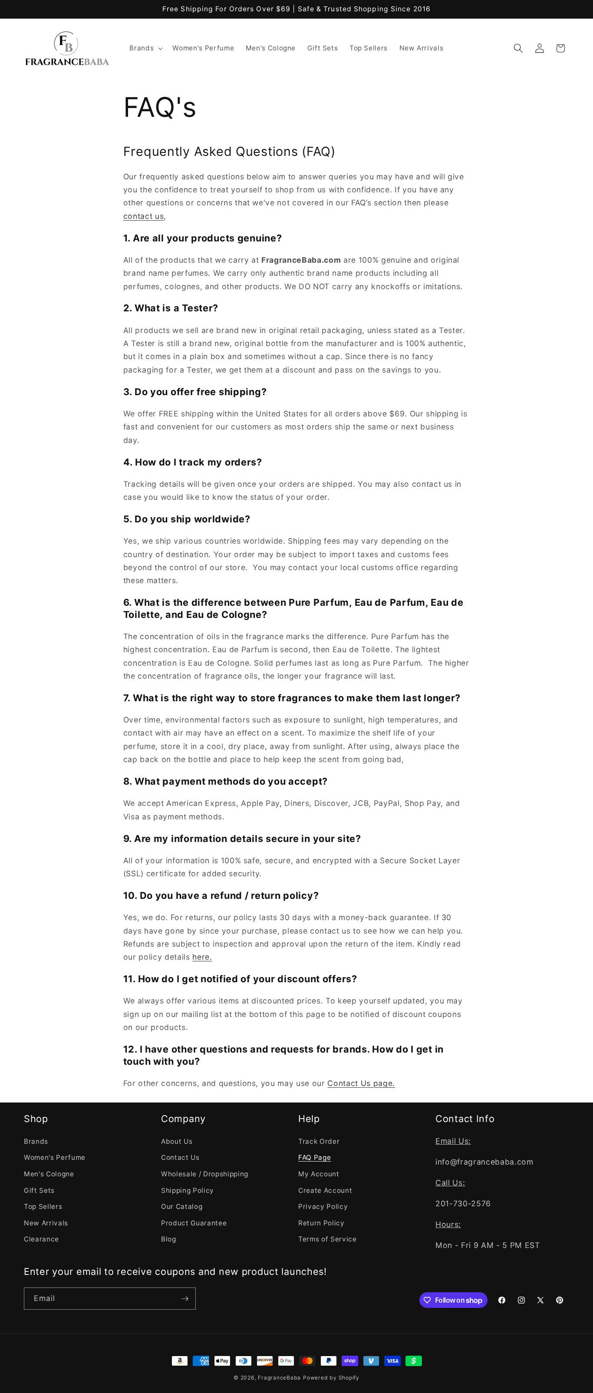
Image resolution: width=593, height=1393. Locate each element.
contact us (143, 216)
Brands (36, 1141)
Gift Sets (39, 1190)
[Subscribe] (185, 1298)
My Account (318, 1173)
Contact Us (180, 1157)
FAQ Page (314, 1157)
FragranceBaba (279, 1377)
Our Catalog (181, 1206)
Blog (168, 1239)
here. (202, 956)
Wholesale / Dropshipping (204, 1173)
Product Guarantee (194, 1222)
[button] (145, 48)
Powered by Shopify (331, 1377)
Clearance (41, 1239)
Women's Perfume (55, 1157)
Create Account (325, 1190)
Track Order (318, 1141)
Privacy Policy (323, 1206)
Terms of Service (327, 1239)
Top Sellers (43, 1206)
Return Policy (321, 1222)
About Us (176, 1141)
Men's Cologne (49, 1173)
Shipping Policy (187, 1190)
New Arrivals (46, 1222)
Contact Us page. (361, 1083)
